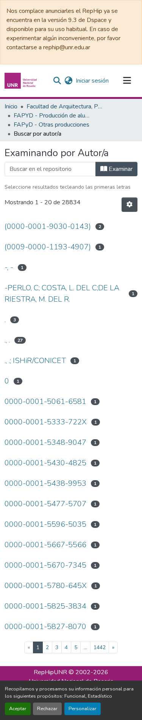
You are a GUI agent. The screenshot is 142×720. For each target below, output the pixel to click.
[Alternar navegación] (126, 81)
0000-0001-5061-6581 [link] (45, 401)
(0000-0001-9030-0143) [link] (48, 226)
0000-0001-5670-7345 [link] (45, 565)
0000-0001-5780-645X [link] (46, 586)
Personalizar (83, 708)
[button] (22, 80)
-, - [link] (9, 267)
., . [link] (7, 340)
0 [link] (7, 381)
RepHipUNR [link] (50, 672)
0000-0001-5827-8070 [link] (45, 626)
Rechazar (47, 708)
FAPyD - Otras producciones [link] (51, 125)
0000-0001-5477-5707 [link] (45, 504)
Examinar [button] (120, 169)
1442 (100, 647)
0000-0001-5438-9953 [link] (45, 483)
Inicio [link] (11, 106)
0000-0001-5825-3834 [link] (45, 606)
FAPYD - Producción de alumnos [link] (51, 115)
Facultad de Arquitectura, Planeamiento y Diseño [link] (64, 106)
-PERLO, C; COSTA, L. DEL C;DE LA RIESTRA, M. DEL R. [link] (62, 293)
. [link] (5, 320)
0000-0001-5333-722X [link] (46, 422)
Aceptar (18, 708)
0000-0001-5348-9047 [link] (45, 442)
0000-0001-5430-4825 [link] (45, 463)
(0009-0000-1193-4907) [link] (48, 247)
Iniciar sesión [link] (92, 81)
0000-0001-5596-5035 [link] (45, 524)
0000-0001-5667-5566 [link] (45, 545)
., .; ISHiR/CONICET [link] (35, 360)
